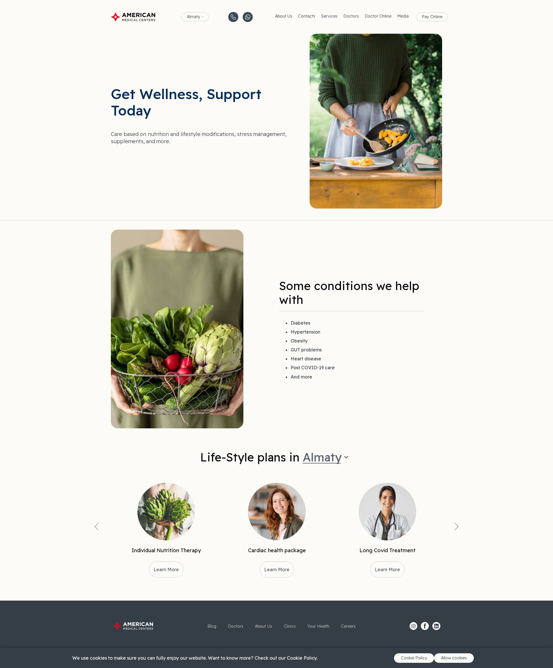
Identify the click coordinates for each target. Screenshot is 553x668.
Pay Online (432, 16)
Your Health (318, 626)
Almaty (193, 16)
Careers (348, 626)
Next (456, 526)
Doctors (351, 16)
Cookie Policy (414, 658)
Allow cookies (454, 658)
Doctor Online (378, 16)
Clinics (290, 626)
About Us (283, 16)
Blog (211, 626)
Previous (96, 526)
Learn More (166, 569)
